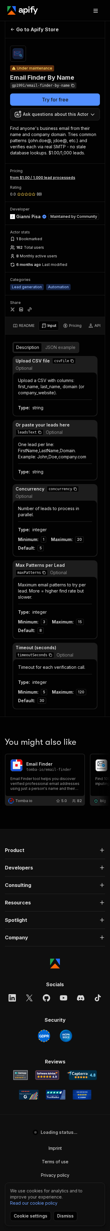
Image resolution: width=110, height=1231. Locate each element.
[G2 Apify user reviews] (28, 1095)
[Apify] (22, 10)
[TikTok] (98, 998)
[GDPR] (44, 1035)
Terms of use (55, 1161)
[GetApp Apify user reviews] (20, 1075)
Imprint (55, 1148)
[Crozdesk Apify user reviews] (82, 1095)
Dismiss (65, 1215)
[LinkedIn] (12, 998)
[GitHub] (46, 998)
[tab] (23, 326)
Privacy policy (55, 1175)
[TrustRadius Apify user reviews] (55, 1095)
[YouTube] (63, 998)
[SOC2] (66, 1035)
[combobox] (55, 114)
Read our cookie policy (33, 1203)
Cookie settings (30, 1215)
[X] (29, 998)
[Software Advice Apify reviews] (47, 1075)
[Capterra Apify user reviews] (82, 1075)
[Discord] (81, 998)
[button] (72, 361)
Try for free (55, 100)
